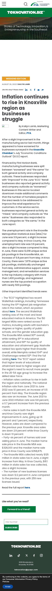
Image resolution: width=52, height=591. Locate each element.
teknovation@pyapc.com (26, 570)
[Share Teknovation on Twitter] (31, 90)
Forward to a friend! (18, 509)
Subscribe (11, 527)
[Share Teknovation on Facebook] (34, 90)
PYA (29, 133)
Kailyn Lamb (24, 84)
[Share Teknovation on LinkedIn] (26, 90)
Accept (7, 587)
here (12, 311)
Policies (6, 581)
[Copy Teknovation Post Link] (43, 90)
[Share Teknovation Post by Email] (38, 90)
